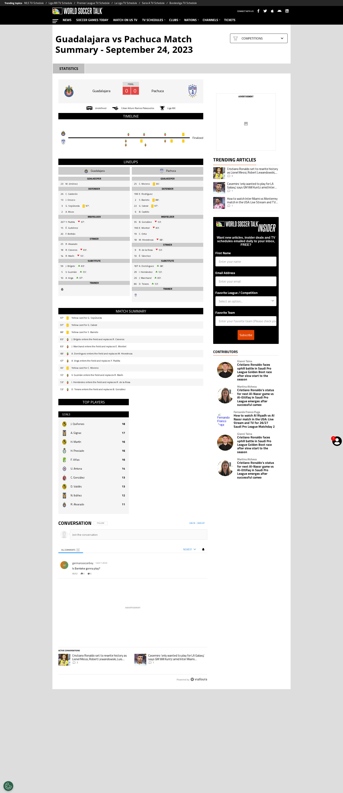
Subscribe (246, 335)
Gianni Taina (244, 361)
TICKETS (229, 19)
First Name (223, 253)
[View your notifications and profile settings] (203, 549)
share (192, 573)
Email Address (225, 272)
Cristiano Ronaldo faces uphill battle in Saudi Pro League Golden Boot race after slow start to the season (254, 372)
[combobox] (245, 301)
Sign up (200, 523)
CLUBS (173, 19)
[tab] (70, 549)
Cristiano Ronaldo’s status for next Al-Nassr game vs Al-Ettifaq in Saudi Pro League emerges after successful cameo (255, 397)
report (200, 573)
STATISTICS (68, 69)
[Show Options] (273, 301)
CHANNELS (210, 19)
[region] (132, 601)
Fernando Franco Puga (247, 412)
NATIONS (190, 19)
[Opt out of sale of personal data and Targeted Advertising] (8, 786)
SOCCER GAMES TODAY (92, 19)
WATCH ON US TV (125, 19)
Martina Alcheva (247, 386)
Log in (192, 523)
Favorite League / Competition (236, 292)
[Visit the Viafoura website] (198, 679)
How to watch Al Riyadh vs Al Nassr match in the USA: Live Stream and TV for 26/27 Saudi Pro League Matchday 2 (254, 421)
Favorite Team (225, 312)
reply (75, 573)
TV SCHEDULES (152, 19)
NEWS (67, 19)
